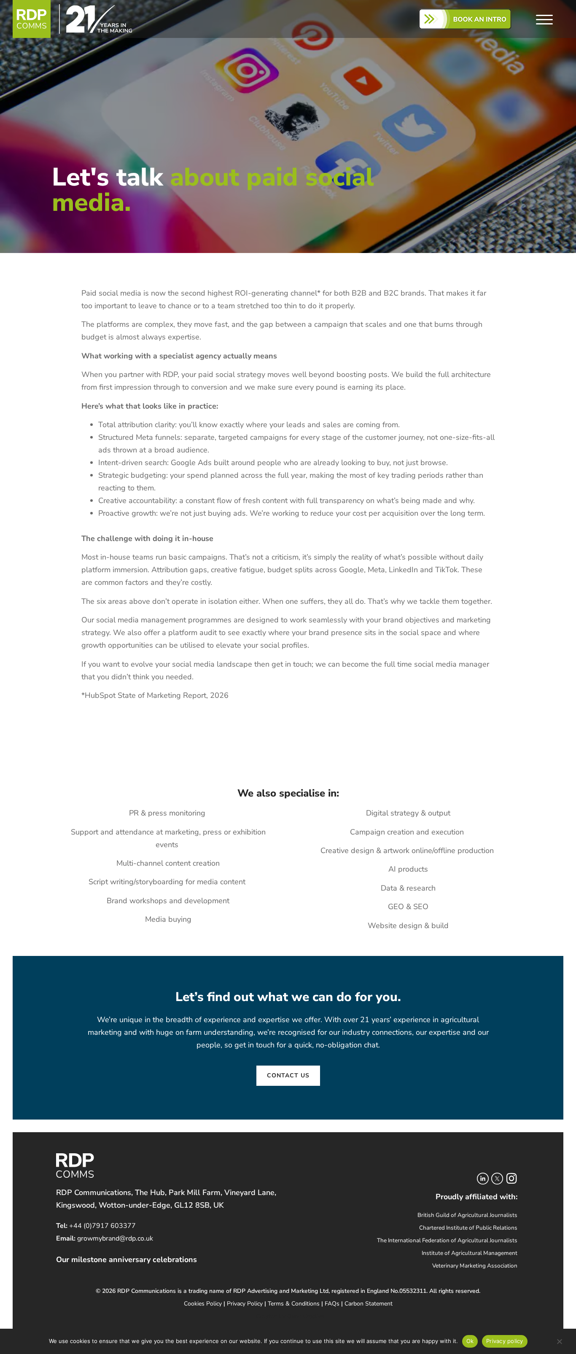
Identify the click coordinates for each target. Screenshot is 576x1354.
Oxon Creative (305, 1316)
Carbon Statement (369, 1304)
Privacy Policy (245, 1304)
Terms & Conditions (294, 1304)
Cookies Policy (203, 1304)
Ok (470, 1341)
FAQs (332, 1304)
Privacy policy (504, 1341)
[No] (559, 1343)
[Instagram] (511, 1178)
